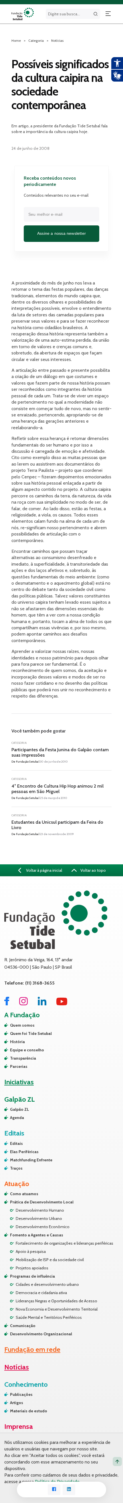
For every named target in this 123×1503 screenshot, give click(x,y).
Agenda (17, 1118)
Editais (16, 1143)
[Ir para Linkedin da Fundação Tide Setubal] (42, 1003)
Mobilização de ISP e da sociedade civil (50, 1260)
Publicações (21, 1394)
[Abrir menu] (108, 14)
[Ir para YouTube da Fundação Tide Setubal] (62, 1003)
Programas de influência (32, 1276)
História (17, 1042)
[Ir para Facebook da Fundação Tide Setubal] (6, 1003)
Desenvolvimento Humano (40, 1210)
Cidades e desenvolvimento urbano (47, 1284)
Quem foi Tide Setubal (31, 1033)
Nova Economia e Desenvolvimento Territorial (57, 1309)
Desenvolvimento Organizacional (41, 1334)
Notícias (57, 40)
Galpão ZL (19, 1109)
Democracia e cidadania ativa (41, 1293)
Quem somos (22, 1025)
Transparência (23, 1058)
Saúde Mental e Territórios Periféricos (49, 1317)
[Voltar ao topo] (117, 1461)
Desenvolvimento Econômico (43, 1227)
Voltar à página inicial (43, 870)
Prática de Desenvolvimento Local (42, 1202)
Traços (16, 1168)
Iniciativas (19, 1082)
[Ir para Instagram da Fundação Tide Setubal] (23, 1003)
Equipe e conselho (27, 1050)
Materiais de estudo (28, 1411)
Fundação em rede (32, 1349)
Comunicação (22, 1326)
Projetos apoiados (32, 1268)
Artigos (16, 1403)
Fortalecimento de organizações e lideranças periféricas (64, 1243)
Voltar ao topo (93, 870)
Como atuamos (24, 1194)
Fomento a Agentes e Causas (36, 1235)
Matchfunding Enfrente (31, 1160)
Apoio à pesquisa (31, 1251)
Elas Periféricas (24, 1152)
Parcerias (18, 1066)
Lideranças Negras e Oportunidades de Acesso (56, 1301)
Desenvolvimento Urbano (39, 1218)
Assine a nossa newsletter (61, 233)
